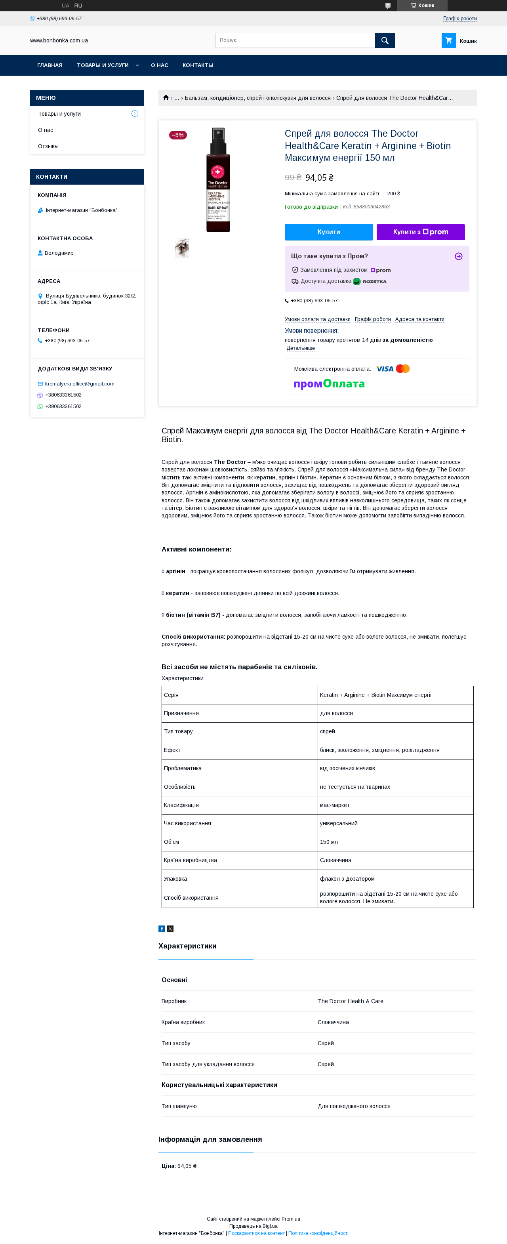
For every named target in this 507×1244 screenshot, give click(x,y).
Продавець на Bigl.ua (253, 1226)
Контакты (198, 65)
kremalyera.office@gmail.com (79, 384)
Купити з (407, 232)
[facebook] (161, 930)
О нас (159, 65)
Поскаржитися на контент (256, 1233)
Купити (329, 232)
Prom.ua (291, 1219)
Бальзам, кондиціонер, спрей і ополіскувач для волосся (258, 98)
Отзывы (48, 146)
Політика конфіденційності (318, 1233)
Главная (50, 65)
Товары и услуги (103, 65)
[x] (170, 930)
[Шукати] (385, 40)
